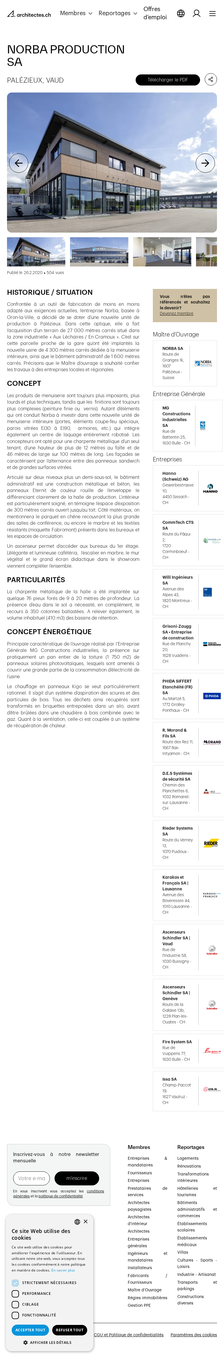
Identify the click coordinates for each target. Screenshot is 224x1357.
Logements (188, 1159)
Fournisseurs (140, 1173)
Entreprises (138, 1181)
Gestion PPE (139, 1306)
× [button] (85, 1222)
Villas (182, 1252)
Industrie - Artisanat (196, 1275)
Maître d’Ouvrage (145, 1290)
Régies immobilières (147, 1298)
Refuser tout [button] (69, 1330)
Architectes (139, 1231)
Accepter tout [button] (30, 1330)
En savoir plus (63, 1270)
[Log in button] (197, 13)
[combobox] (77, 1222)
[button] (77, 13)
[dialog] (49, 1283)
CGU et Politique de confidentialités (129, 1335)
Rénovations (189, 1166)
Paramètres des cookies (194, 1335)
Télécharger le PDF (168, 80)
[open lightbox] (112, 163)
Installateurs (140, 1268)
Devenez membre (176, 314)
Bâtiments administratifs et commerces (197, 1209)
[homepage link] (29, 15)
